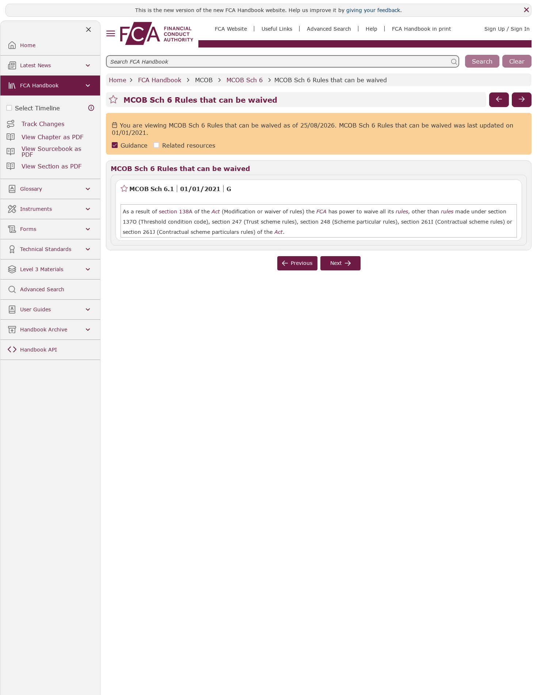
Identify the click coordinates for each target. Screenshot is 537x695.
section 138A (176, 211)
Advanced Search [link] (329, 29)
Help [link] (371, 29)
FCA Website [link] (231, 29)
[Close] (526, 10)
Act (216, 211)
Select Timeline (37, 108)
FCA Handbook (159, 79)
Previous (301, 263)
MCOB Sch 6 (244, 79)
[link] (157, 33)
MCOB (204, 79)
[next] (522, 99)
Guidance (134, 145)
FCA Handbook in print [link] (421, 29)
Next (336, 263)
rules (402, 211)
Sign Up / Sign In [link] (507, 29)
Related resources (188, 145)
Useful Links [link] (277, 29)
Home (117, 79)
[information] (91, 108)
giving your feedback (373, 10)
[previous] (499, 99)
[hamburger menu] (110, 33)
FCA (321, 211)
